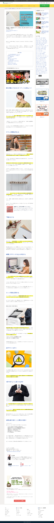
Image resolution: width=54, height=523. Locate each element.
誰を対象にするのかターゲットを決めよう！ (14, 55)
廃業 (46, 70)
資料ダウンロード (7, 509)
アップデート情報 (29, 515)
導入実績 (39, 513)
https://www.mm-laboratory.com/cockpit (13, 451)
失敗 (40, 58)
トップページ (6, 8)
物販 (37, 44)
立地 (40, 53)
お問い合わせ (6, 513)
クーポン (45, 61)
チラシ (10, 31)
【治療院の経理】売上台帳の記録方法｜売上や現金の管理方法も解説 (45, 32)
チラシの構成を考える (11, 56)
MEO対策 (42, 57)
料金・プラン (17, 509)
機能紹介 (28, 509)
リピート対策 (41, 40)
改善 (37, 70)
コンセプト (38, 53)
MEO (41, 66)
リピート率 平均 (38, 49)
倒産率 (39, 48)
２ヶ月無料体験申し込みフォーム (44, 5)
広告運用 (43, 53)
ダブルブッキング (43, 70)
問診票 (44, 52)
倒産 (37, 48)
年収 (46, 40)
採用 (41, 44)
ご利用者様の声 (18, 512)
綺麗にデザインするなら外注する (12, 58)
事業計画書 (45, 57)
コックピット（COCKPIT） (40, 39)
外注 (39, 66)
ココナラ (40, 71)
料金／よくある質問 (40, 514)
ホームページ (38, 57)
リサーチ (46, 71)
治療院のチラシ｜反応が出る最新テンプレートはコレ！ (45, 27)
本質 (37, 71)
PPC (37, 66)
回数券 (45, 62)
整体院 (7, 31)
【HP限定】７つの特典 (29, 513)
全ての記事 (9, 8)
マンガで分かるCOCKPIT (41, 510)
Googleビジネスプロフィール (40, 61)
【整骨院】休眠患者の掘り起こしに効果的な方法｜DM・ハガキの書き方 (45, 14)
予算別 (37, 74)
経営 (44, 40)
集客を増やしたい (14, 8)
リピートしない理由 (43, 49)
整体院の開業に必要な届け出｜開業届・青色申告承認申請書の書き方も (45, 22)
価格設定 (44, 66)
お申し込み (17, 513)
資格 (43, 44)
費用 (37, 62)
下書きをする (10, 57)
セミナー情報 (6, 510)
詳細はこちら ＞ (42, 101)
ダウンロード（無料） (19, 500)
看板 (45, 48)
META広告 (40, 74)
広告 (39, 70)
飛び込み (38, 58)
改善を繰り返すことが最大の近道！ (12, 64)
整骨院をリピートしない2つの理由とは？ (44, 18)
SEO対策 (43, 71)
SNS (44, 58)
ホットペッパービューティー (40, 52)
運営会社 (6, 514)
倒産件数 (42, 48)
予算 (42, 58)
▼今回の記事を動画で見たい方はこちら (14, 54)
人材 (39, 44)
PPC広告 (38, 40)
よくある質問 (28, 512)
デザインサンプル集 (18, 515)
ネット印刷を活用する (11, 59)
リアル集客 (45, 39)
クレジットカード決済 (41, 62)
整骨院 (8, 31)
